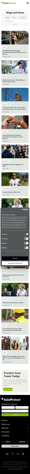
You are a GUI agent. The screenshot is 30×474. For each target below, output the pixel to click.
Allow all (15, 258)
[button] (27, 3)
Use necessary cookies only (15, 263)
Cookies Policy (23, 466)
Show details (22, 253)
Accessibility (6, 466)
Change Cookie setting (15, 469)
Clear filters (14, 24)
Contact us (8, 441)
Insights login (22, 441)
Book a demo (8, 389)
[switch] (26, 239)
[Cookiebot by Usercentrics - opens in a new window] (22, 210)
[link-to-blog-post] (15, 44)
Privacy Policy (14, 466)
